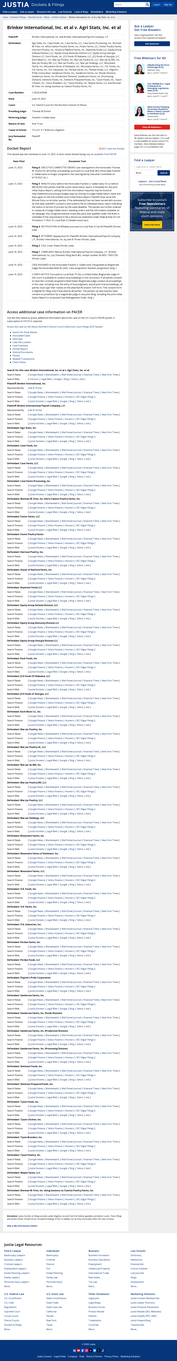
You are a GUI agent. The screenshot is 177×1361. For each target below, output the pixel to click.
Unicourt (33, 379)
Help (81, 1356)
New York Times (110, 374)
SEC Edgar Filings (85, 396)
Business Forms (96, 1307)
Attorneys (18, 338)
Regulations (10, 1307)
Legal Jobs (93, 1298)
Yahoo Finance (55, 396)
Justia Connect (44, 1356)
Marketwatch (52, 374)
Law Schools (65, 12)
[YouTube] (78, 1350)
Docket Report (20, 348)
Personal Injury (54, 1281)
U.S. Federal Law (14, 1294)
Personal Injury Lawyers (16, 1281)
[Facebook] (82, 1350)
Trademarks (94, 1320)
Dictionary (136, 1255)
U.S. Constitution (12, 1298)
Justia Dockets (36, 401)
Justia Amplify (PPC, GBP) (143, 1315)
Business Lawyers (13, 1259)
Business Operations (99, 1259)
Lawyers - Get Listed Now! (152, 181)
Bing (66, 379)
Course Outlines (139, 1268)
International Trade (98, 1273)
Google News (36, 374)
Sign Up (168, 4)
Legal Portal (60, 1356)
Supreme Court (12, 1311)
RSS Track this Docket (112, 148)
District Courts (11, 1320)
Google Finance (37, 396)
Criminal (50, 1259)
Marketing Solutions (116, 12)
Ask (82, 379)
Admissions (136, 1259)
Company (72, 1356)
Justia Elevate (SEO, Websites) (146, 1311)
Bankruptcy (52, 1255)
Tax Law (92, 1281)
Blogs (134, 1277)
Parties (16, 355)
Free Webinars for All (150, 58)
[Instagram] (86, 1350)
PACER (26, 321)
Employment (94, 1264)
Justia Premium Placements (145, 1307)
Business (93, 1251)
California (51, 1311)
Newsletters (97, 12)
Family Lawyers (12, 1277)
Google (58, 379)
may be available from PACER (101, 154)
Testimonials (137, 1324)
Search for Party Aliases (25, 332)
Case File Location (22, 342)
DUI (48, 1268)
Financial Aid (137, 1264)
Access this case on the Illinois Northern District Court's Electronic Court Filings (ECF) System (55, 326)
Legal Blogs (94, 1302)
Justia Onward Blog (141, 1320)
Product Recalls (96, 1311)
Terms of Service (94, 1356)
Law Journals (137, 1273)
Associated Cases (21, 335)
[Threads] (90, 1350)
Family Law (52, 1277)
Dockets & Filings (13, 1324)
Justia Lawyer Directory (143, 1302)
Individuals (52, 1251)
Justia (92, 1344)
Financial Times (91, 374)
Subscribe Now (152, 224)
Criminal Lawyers (13, 1264)
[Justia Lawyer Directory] (102, 1350)
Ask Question (152, 43)
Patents (92, 1315)
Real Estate (94, 1277)
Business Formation (98, 1255)
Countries (93, 1324)
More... (7, 1286)
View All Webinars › (152, 127)
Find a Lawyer (10, 12)
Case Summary (20, 345)
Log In (157, 4)
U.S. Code (9, 1302)
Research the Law (46, 12)
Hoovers (69, 396)
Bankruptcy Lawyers (14, 1255)
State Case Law (54, 1307)
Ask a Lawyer (27, 12)
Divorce (50, 1264)
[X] (98, 1350)
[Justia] (16, 4)
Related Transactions (24, 358)
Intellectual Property (99, 1268)
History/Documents (23, 352)
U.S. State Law (55, 1294)
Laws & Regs (81, 12)
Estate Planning (54, 1273)
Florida (49, 1315)
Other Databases (98, 1294)
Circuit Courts (11, 1315)
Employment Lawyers (15, 1268)
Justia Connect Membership (145, 1298)
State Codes (52, 1302)
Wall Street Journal (71, 374)
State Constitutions (56, 1298)
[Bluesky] (94, 1350)
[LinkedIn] (74, 1350)
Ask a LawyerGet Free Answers (147, 28)
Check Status (19, 362)
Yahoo (74, 379)
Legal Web (46, 379)
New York (51, 1320)
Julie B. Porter (35, 387)
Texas (49, 1324)
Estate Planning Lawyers (17, 1273)
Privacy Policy (112, 1356)
